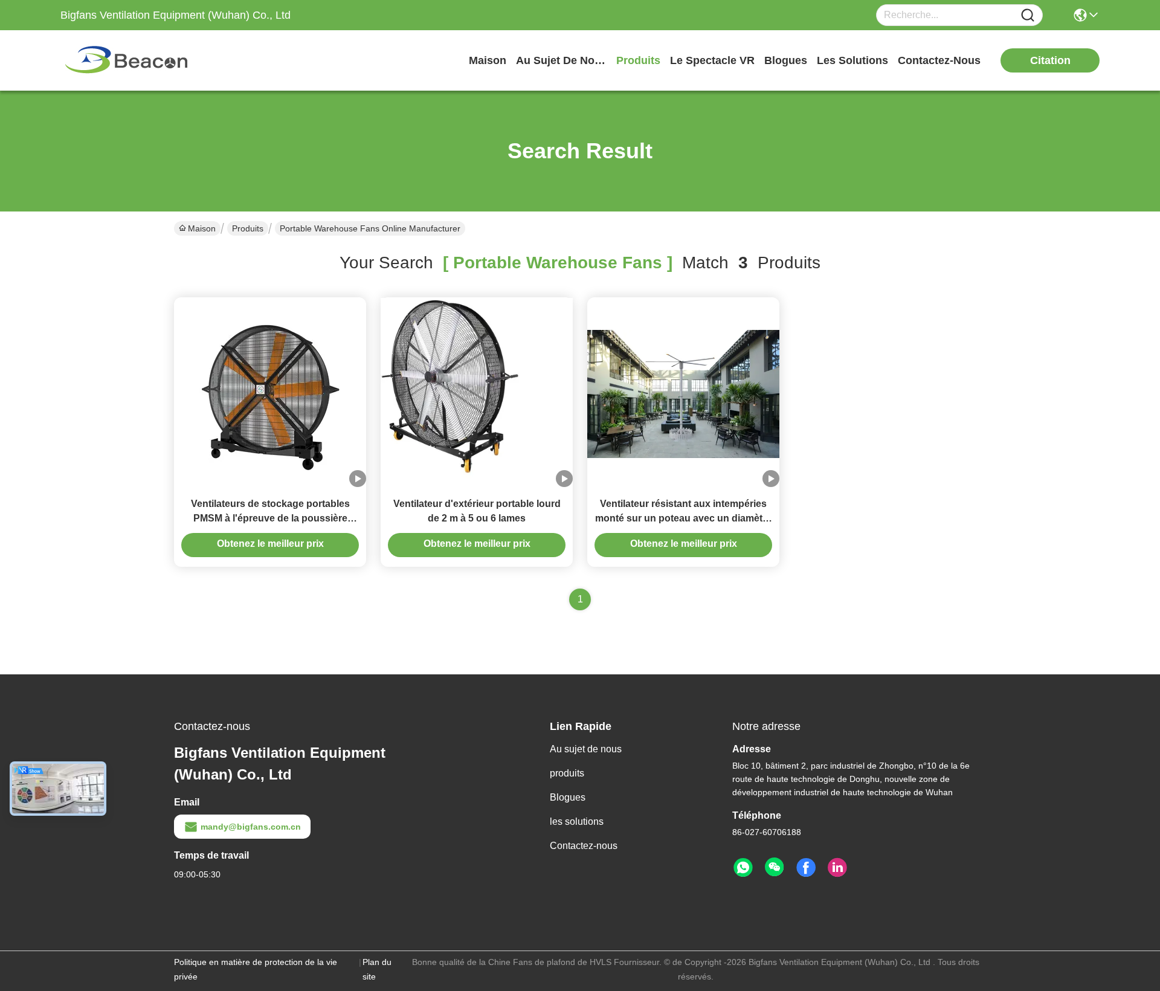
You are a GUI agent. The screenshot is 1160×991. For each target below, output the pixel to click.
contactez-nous (939, 60)
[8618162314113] (743, 867)
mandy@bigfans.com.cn (251, 826)
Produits (247, 228)
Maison (487, 60)
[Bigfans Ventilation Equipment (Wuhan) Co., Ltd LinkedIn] (837, 867)
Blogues (567, 797)
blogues (785, 60)
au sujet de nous (561, 60)
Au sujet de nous (586, 749)
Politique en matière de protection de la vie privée (255, 969)
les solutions (852, 60)
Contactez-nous (583, 846)
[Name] (1027, 15)
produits (638, 60)
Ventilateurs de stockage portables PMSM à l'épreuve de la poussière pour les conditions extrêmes (270, 518)
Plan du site (377, 969)
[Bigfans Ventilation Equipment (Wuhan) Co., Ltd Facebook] (806, 867)
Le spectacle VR (712, 60)
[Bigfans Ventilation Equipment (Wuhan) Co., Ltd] (126, 60)
